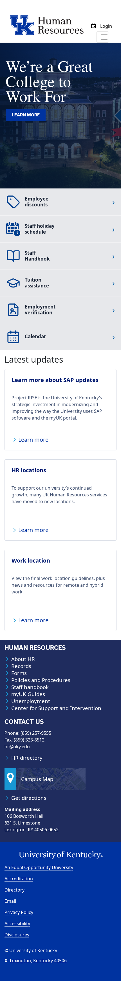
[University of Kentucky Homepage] (60, 855)
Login (106, 26)
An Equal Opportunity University (39, 867)
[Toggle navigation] (102, 37)
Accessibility (17, 923)
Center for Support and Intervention (56, 708)
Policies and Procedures (40, 680)
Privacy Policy (19, 912)
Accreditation (19, 879)
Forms (19, 673)
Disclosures (17, 935)
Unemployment (30, 701)
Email (10, 901)
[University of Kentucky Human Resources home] (47, 25)
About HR (23, 659)
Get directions (28, 798)
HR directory (26, 757)
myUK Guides (28, 694)
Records (21, 666)
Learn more (26, 115)
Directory (14, 890)
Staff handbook (30, 687)
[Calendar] (93, 26)
